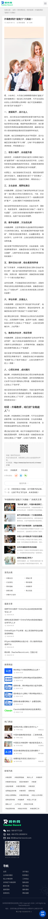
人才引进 (18, 804)
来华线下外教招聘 (9, 882)
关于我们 (25, 871)
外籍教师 (13, 470)
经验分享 (29, 578)
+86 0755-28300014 (19, 834)
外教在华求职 (22, 808)
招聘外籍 (31, 791)
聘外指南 (9, 586)
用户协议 (25, 886)
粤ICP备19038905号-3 (24, 912)
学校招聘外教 (10, 808)
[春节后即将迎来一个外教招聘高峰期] (9, 518)
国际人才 (8, 804)
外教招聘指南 (19, 777)
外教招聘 (8, 777)
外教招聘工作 (34, 808)
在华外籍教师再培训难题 (27, 547)
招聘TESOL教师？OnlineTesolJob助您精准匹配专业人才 (23, 610)
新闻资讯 (6, 893)
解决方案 (6, 886)
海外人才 (30, 777)
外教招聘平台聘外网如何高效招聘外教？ (29, 677)
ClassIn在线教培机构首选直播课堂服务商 (29, 709)
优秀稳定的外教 (10, 791)
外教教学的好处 (10, 782)
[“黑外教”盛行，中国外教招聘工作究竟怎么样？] (9, 507)
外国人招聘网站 (10, 795)
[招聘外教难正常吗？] (9, 560)
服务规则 (25, 889)
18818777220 (16, 830)
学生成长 (24, 470)
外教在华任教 (28, 804)
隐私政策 (25, 882)
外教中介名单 (11, 595)
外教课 (34, 782)
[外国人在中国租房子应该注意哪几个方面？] (9, 539)
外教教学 (29, 586)
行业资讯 (9, 582)
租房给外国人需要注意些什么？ (25, 727)
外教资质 (31, 786)
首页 (14, 10)
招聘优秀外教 (10, 800)
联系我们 (25, 875)
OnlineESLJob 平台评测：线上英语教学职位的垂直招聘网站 (23, 632)
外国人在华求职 (37, 795)
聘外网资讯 (21, 10)
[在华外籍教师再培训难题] (9, 550)
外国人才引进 (31, 800)
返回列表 (22, 483)
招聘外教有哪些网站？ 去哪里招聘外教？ (29, 701)
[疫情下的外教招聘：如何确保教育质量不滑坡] (9, 528)
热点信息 (29, 590)
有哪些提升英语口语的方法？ (25, 758)
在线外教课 (9, 786)
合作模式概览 (8, 875)
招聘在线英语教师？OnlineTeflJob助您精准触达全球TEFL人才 (23, 621)
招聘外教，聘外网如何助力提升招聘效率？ (30, 685)
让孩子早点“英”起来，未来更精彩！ (25, 492)
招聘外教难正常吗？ (25, 558)
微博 (16, 475)
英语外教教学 (24, 782)
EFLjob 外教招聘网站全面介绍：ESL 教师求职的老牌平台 (23, 643)
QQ (21, 475)
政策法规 (9, 590)
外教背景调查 (21, 786)
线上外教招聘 (8, 879)
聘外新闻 (30, 10)
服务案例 (6, 889)
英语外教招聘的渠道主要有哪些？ (26, 750)
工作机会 (25, 879)
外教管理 (22, 791)
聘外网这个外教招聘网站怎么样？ (26, 670)
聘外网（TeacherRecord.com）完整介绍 (20, 652)
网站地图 (25, 893)
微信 (25, 475)
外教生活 (9, 578)
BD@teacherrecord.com (21, 838)
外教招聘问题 (24, 795)
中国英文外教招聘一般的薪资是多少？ (28, 742)
